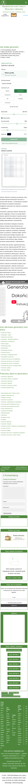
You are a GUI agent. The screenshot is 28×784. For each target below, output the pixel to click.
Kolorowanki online (19, 735)
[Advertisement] (14, 629)
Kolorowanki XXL (8, 740)
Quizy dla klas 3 (14, 664)
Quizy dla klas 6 (14, 678)
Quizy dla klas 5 (14, 673)
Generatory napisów (6, 383)
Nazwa (5, 501)
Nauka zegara (5, 343)
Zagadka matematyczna (7, 395)
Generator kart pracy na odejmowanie (11, 365)
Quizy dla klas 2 (14, 659)
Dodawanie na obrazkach (8, 341)
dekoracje (17, 763)
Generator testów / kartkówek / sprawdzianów (13, 426)
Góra (20, 94)
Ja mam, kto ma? (5, 428)
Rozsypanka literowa (6, 350)
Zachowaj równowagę (7, 410)
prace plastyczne (13, 765)
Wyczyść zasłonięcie (14, 106)
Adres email (6, 507)
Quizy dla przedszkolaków (14, 650)
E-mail (14, 597)
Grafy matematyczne (6, 408)
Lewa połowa (7, 94)
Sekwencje (4, 415)
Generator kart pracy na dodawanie (10, 359)
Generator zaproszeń (6, 381)
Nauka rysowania (19, 742)
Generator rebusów (6, 424)
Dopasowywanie (5, 413)
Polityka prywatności (26, 728)
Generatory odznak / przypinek (9, 379)
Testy (13, 735)
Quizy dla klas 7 (14, 683)
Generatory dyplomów (7, 376)
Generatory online (20, 12)
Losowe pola (7, 102)
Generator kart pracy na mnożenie (10, 361)
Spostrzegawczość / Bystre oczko (10, 393)
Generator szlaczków (6, 337)
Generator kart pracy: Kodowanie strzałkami (13, 432)
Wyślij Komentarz (7, 513)
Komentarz (6, 486)
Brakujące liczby (5, 417)
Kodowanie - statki (6, 335)
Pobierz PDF (14, 139)
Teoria (13, 732)
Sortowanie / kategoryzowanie (9, 354)
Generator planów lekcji (7, 387)
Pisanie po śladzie (6, 332)
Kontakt (26, 717)
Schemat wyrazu (5, 352)
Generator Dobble (6, 430)
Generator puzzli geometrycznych (10, 406)
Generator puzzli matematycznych (10, 404)
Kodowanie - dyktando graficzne (9, 339)
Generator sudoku (6, 367)
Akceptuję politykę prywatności (15, 602)
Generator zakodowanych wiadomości (11, 402)
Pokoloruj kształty (6, 345)
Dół (7, 98)
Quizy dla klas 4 (14, 669)
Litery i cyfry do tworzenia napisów (10, 753)
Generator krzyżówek (7, 399)
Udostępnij (25, 15)
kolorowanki (11, 763)
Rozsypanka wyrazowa (7, 356)
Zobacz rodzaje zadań (14, 578)
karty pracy (15, 761)
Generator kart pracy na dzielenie (10, 363)
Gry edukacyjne (19, 729)
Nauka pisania (8, 725)
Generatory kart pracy (9, 12)
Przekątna (20, 98)
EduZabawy (4, 692)
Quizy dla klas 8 (14, 687)
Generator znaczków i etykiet (9, 385)
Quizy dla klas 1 (14, 654)
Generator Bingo (5, 370)
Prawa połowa (20, 90)
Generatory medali (2, 728)
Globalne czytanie (6, 397)
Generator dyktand (6, 421)
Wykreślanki (4, 348)
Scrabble (3, 419)
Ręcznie (7, 90)
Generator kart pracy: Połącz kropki (10, 435)
